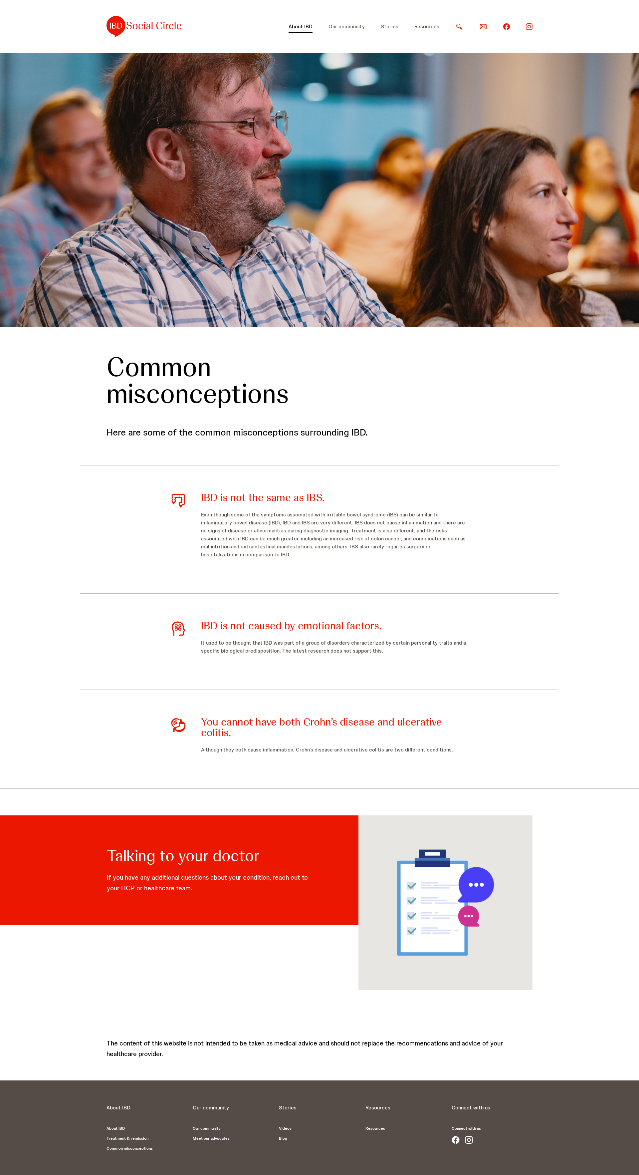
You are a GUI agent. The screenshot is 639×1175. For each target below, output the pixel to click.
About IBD (301, 26)
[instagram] (529, 26)
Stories (389, 26)
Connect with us (466, 1128)
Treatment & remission (127, 1138)
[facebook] (506, 26)
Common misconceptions (129, 1148)
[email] (483, 26)
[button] (301, 26)
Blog (283, 1138)
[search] (459, 26)
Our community (346, 26)
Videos (285, 1128)
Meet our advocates (211, 1138)
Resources (426, 26)
